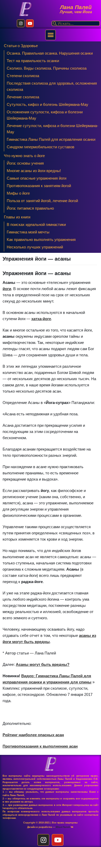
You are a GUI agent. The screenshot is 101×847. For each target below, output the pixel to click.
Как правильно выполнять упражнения (41, 239)
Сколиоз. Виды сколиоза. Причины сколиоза (46, 68)
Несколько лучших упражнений (35, 247)
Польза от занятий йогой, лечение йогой (42, 200)
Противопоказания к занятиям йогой (39, 185)
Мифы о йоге (18, 193)
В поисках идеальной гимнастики (36, 224)
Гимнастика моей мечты (28, 232)
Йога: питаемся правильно (30, 208)
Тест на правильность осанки (33, 60)
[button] (50, 35)
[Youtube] (30, 23)
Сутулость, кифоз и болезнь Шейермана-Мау (47, 104)
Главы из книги (17, 217)
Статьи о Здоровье (21, 45)
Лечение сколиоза (23, 97)
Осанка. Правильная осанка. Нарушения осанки (50, 53)
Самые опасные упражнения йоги (36, 178)
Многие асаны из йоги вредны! (34, 170)
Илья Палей (63, 827)
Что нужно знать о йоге (24, 155)
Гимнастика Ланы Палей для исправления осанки (51, 139)
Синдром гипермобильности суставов (40, 147)
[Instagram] (21, 23)
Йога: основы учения (25, 163)
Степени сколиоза (23, 75)
